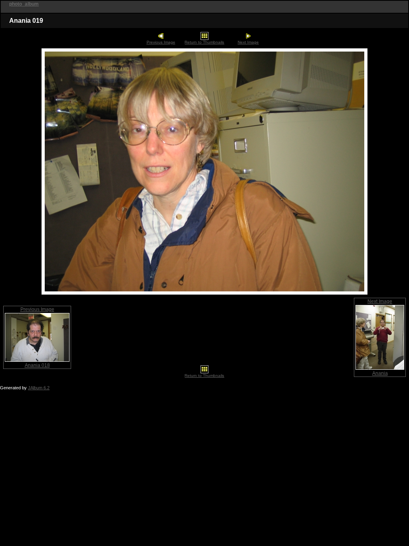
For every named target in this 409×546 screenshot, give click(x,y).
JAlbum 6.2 (39, 387)
